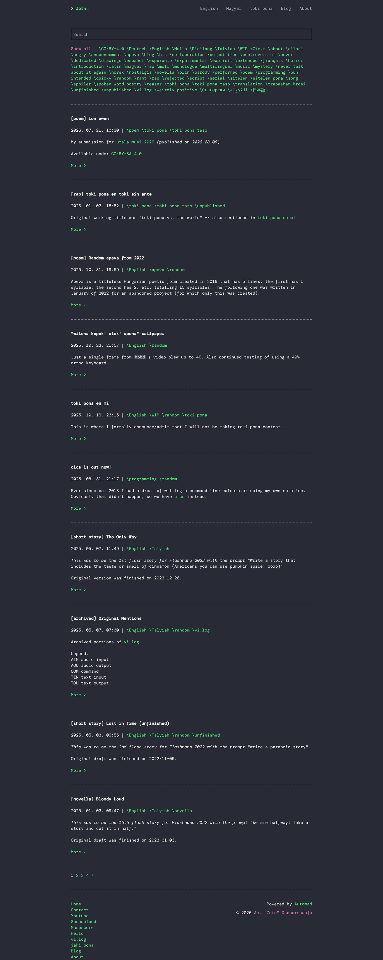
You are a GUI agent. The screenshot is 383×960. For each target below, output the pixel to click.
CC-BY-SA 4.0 (126, 154)
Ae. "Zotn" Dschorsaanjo (283, 912)
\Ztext (259, 49)
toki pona (261, 8)
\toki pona (178, 84)
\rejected (174, 78)
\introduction (88, 66)
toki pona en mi (277, 217)
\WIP (243, 49)
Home (76, 904)
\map (150, 66)
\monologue (186, 66)
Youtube (80, 916)
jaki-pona (82, 945)
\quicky (104, 78)
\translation (248, 84)
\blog (149, 54)
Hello (77, 933)
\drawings (111, 60)
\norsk (117, 72)
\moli (164, 66)
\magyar (134, 66)
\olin (184, 72)
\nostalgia (140, 72)
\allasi (294, 49)
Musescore (82, 927)
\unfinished (86, 90)
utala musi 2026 (135, 142)
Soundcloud (83, 921)
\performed (226, 72)
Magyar (233, 8)
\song (291, 78)
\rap (155, 78)
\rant (141, 78)
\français (272, 60)
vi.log (131, 642)
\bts (163, 54)
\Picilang (202, 49)
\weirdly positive (177, 90)
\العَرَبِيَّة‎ (238, 90)
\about (276, 49)
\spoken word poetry (119, 84)
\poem (247, 72)
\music (244, 66)
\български (213, 90)
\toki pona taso (212, 84)
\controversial (259, 54)
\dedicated (85, 60)
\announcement (106, 54)
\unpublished (117, 90)
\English (160, 49)
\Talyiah (226, 49)
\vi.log (144, 90)
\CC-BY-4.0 (112, 49)
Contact (80, 910)
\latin (115, 66)
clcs (179, 496)
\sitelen (238, 78)
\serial (217, 78)
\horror (294, 60)
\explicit (222, 60)
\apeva (133, 54)
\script (197, 78)
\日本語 (258, 90)
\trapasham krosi (285, 84)
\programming (271, 72)
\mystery (264, 66)
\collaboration (188, 54)
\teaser (154, 84)
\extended (247, 60)
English (209, 8)
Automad (303, 904)
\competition (223, 54)
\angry (80, 54)
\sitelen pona (267, 78)
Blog (286, 8)
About (305, 8)
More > (78, 165)
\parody (202, 72)
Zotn (81, 8)
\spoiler (82, 84)
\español (135, 60)
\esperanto (160, 60)
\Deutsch (137, 49)
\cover (285, 54)
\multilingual (217, 66)
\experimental (192, 60)
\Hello (181, 49)
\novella (165, 72)
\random (124, 78)
